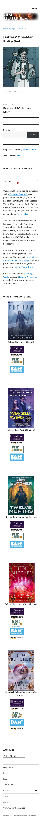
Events (6, 773)
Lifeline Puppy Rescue (24, 267)
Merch (19, 155)
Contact (7, 802)
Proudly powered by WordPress (25, 815)
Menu (34, 9)
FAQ (5, 779)
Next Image (22, 29)
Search (6, 130)
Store (5, 796)
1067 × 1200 (18, 92)
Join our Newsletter (28, 277)
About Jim (8, 785)
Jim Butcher (7, 815)
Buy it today (22, 214)
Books (6, 790)
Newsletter (8, 767)
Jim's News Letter (28, 150)
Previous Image (9, 29)
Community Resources (14, 808)
